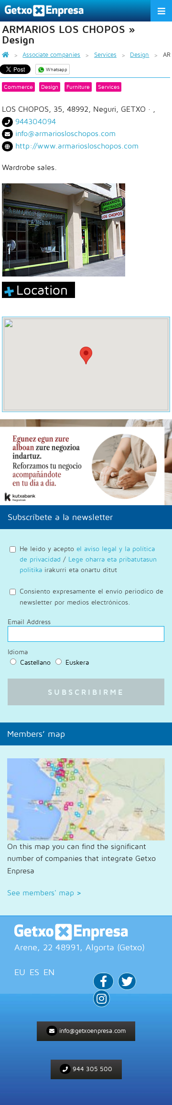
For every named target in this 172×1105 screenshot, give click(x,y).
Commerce (18, 86)
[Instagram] (101, 1000)
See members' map (44, 892)
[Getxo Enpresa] (86, 932)
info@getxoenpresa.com (91, 1030)
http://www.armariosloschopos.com (77, 145)
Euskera (77, 662)
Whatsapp (55, 69)
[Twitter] (127, 983)
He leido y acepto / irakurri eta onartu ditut (88, 559)
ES (34, 972)
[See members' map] (86, 799)
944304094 (35, 121)
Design (49, 86)
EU (19, 972)
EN (48, 972)
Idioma (18, 651)
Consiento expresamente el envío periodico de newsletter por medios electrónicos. (91, 596)
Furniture (78, 86)
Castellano (35, 662)
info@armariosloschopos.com (65, 133)
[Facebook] (103, 983)
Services (108, 86)
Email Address (29, 621)
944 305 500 (91, 1069)
